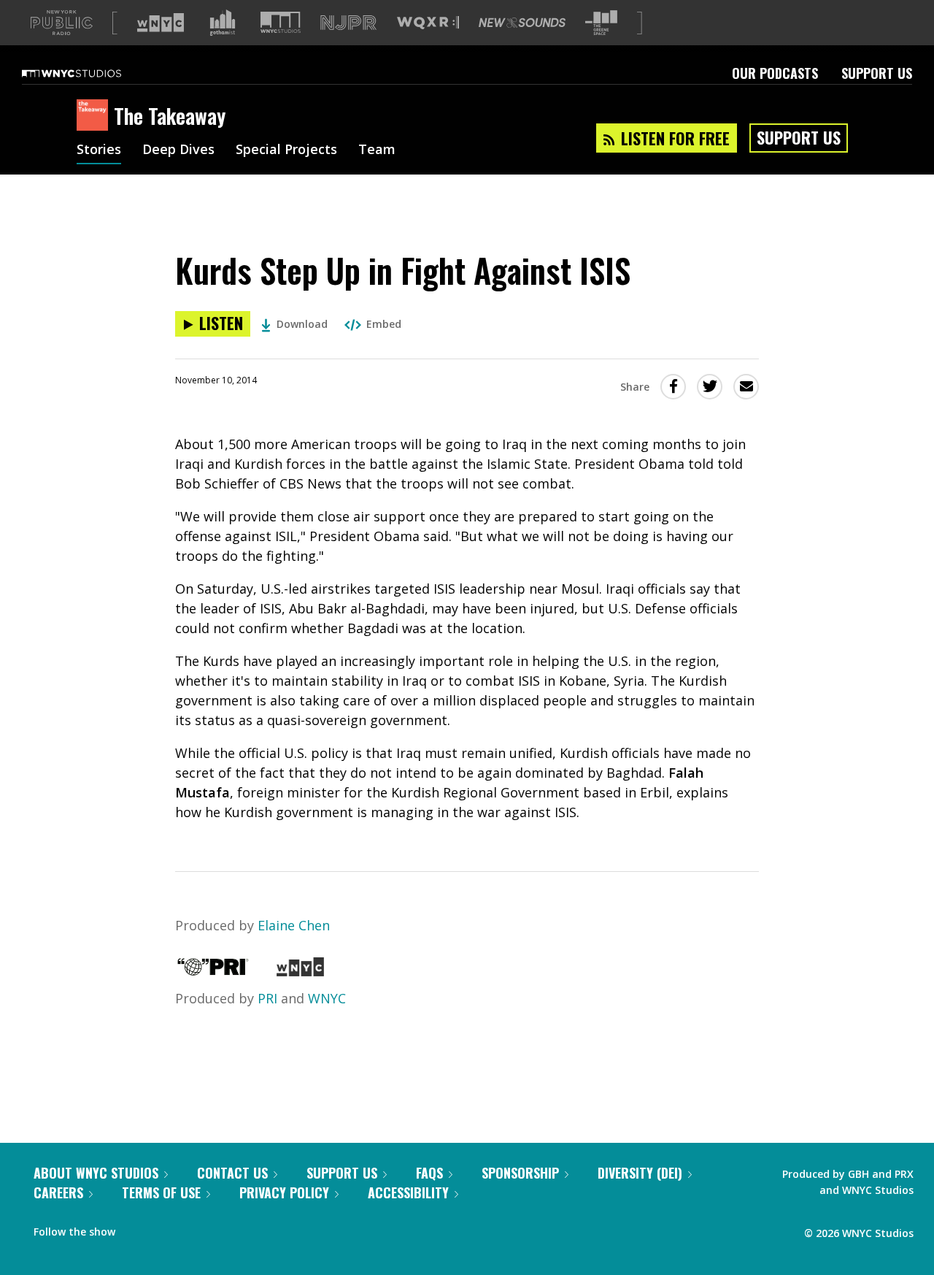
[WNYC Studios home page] (90, 73)
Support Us (876, 73)
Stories (99, 150)
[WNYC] (300, 971)
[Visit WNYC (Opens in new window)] (160, 22)
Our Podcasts (775, 73)
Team (376, 150)
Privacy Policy (284, 1192)
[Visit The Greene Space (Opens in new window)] (601, 23)
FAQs (429, 1172)
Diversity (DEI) (640, 1172)
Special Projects (286, 150)
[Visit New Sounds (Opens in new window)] (522, 23)
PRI (267, 998)
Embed (383, 324)
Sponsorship (520, 1172)
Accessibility (408, 1192)
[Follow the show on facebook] (136, 1228)
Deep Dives (178, 150)
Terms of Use (161, 1192)
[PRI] (213, 971)
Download (302, 324)
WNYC (327, 998)
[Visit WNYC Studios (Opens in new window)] (280, 22)
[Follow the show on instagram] (192, 1228)
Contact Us (232, 1172)
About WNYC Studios (96, 1172)
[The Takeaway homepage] (95, 116)
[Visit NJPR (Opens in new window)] (348, 23)
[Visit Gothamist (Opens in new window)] (222, 22)
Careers (58, 1192)
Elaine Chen (294, 925)
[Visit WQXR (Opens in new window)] (428, 23)
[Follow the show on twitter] (164, 1228)
